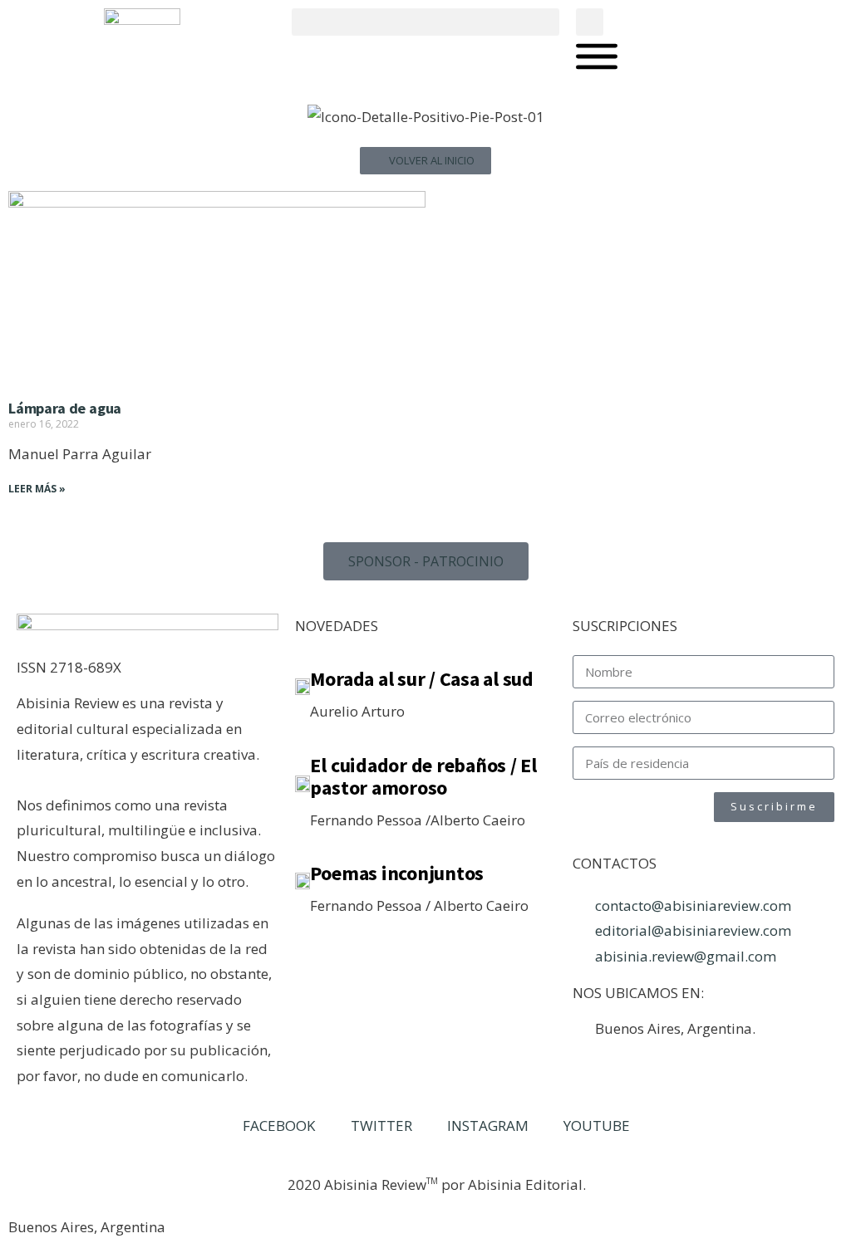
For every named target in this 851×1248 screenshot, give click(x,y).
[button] (425, 22)
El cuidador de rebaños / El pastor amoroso (423, 776)
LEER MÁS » (37, 489)
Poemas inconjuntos (397, 873)
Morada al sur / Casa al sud (422, 679)
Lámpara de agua (64, 408)
